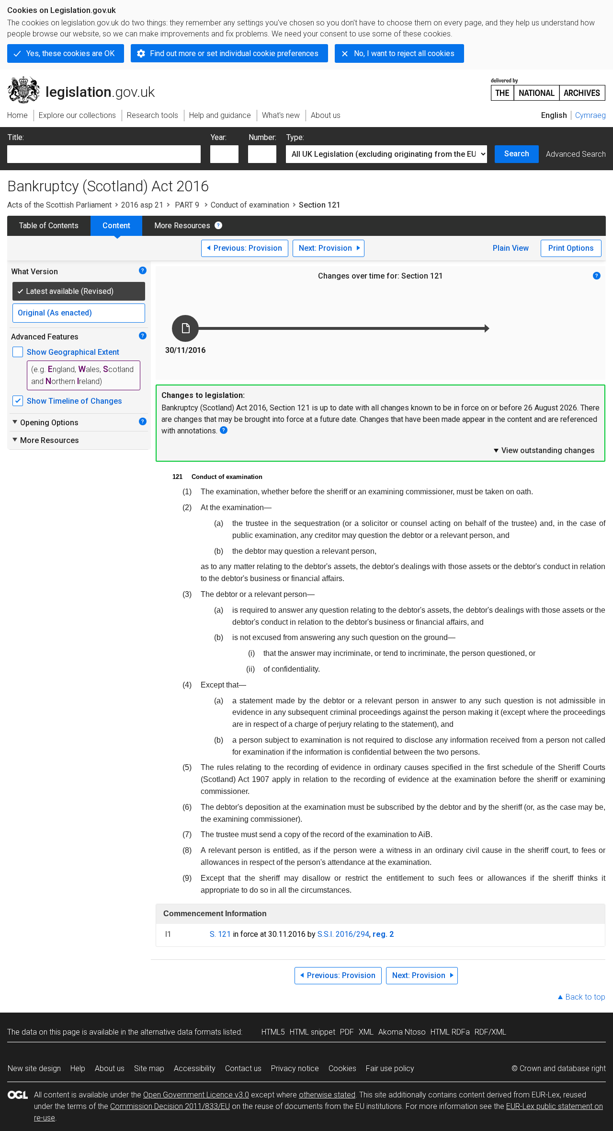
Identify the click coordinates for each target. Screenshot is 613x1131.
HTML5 (273, 1032)
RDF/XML (490, 1032)
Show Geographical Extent (73, 352)
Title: (16, 137)
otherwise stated (327, 1094)
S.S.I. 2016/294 (343, 934)
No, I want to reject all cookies (404, 53)
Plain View (511, 248)
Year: (219, 137)
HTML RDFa (450, 1032)
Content (116, 225)
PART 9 (187, 205)
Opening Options (45, 422)
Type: (295, 137)
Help (77, 1068)
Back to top (585, 997)
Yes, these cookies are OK (70, 53)
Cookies (342, 1068)
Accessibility (195, 1068)
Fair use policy (390, 1068)
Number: (262, 137)
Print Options (571, 248)
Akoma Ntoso (402, 1032)
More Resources (182, 225)
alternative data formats (180, 1032)
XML (366, 1032)
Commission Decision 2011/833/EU (170, 1106)
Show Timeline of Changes (74, 401)
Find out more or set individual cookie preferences (234, 53)
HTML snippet (312, 1032)
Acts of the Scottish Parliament (59, 205)
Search (516, 153)
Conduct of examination (250, 205)
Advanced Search (576, 154)
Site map (149, 1068)
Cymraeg (590, 115)
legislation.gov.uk (86, 80)
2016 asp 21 (142, 205)
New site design (34, 1068)
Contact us (243, 1068)
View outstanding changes (543, 450)
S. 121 (220, 934)
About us (110, 1068)
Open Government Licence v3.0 (196, 1094)
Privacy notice (295, 1068)
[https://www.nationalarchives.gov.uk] (548, 86)
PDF (347, 1032)
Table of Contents (49, 225)
